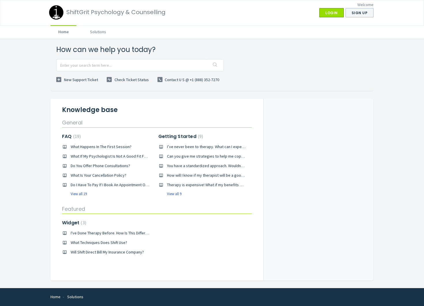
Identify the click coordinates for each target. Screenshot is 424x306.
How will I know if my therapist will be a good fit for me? (214, 175)
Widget (73, 222)
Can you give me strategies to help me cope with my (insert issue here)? (229, 156)
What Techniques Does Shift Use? (99, 242)
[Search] (215, 65)
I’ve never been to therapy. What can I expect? (207, 146)
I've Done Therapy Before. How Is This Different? (112, 233)
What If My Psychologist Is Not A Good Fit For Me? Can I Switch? (125, 156)
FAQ (70, 136)
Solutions (98, 31)
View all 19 (79, 193)
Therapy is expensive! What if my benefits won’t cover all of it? (221, 184)
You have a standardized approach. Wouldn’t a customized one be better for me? (237, 165)
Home (63, 31)
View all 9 (174, 193)
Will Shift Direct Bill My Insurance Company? (107, 252)
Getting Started (180, 136)
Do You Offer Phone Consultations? (100, 165)
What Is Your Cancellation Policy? (98, 175)
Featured (73, 208)
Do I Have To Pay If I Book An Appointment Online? (113, 184)
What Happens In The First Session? (101, 146)
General (72, 122)
